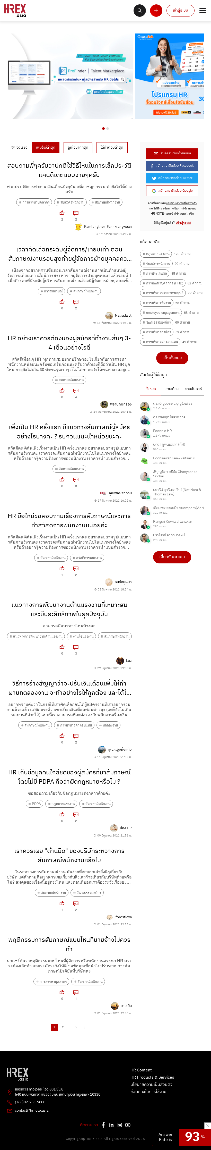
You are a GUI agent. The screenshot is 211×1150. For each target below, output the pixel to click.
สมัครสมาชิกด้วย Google (175, 190)
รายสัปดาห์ (193, 389)
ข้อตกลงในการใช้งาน (177, 208)
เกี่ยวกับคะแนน (172, 557)
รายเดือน (172, 389)
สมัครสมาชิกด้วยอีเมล (176, 153)
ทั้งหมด (150, 389)
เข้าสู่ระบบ (180, 10)
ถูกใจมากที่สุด (78, 147)
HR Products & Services (152, 1077)
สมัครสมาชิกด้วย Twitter (175, 178)
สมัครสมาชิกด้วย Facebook (174, 165)
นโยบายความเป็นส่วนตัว (181, 203)
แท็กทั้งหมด (172, 357)
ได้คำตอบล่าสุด (112, 147)
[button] (103, 128)
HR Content (141, 1070)
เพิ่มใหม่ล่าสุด (45, 147)
